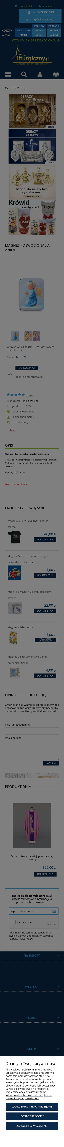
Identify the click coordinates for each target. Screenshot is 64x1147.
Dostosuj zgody (32, 1116)
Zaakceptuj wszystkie (32, 1125)
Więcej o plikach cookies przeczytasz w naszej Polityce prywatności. (29, 1096)
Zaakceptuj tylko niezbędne (32, 1106)
